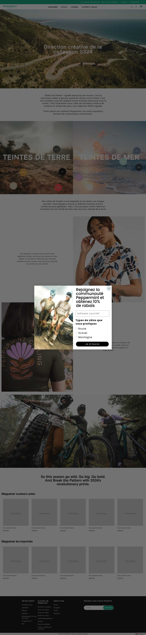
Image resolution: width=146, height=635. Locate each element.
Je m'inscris (92, 344)
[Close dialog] (109, 288)
